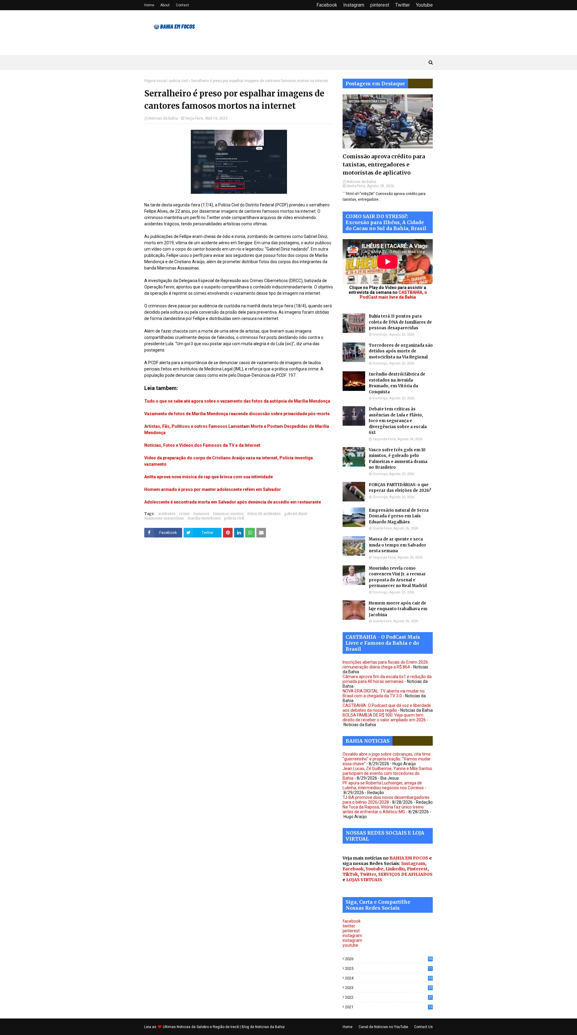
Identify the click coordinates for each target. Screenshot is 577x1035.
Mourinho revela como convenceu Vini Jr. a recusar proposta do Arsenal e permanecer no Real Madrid (398, 577)
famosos (201, 513)
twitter (349, 926)
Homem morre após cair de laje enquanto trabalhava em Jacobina (398, 609)
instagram (352, 935)
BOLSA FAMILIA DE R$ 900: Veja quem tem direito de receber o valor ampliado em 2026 (384, 717)
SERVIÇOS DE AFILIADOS (405, 874)
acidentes (167, 513)
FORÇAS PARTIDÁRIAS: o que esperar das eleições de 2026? (400, 487)
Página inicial (155, 81)
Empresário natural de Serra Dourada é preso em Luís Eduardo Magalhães (399, 516)
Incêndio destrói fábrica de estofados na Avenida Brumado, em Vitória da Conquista (397, 383)
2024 (388, 978)
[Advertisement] (239, 603)
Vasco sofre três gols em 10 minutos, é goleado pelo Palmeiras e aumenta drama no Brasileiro (398, 458)
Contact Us (423, 1027)
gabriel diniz (295, 513)
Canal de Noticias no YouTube (383, 1027)
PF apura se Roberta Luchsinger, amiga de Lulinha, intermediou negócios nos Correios (383, 785)
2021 (388, 1007)
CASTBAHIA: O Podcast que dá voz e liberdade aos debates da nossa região (387, 708)
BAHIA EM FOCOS (408, 858)
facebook (352, 921)
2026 (388, 959)
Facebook (326, 5)
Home (149, 5)
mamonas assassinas (164, 518)
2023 (388, 987)
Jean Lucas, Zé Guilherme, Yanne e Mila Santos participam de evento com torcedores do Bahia (387, 773)
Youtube (424, 5)
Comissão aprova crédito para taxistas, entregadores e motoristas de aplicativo (384, 164)
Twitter (402, 5)
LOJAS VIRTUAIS (364, 879)
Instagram (353, 5)
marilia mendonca (204, 518)
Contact (182, 5)
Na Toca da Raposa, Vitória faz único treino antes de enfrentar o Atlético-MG (383, 809)
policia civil (178, 81)
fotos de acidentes (264, 513)
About (165, 5)
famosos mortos (228, 513)
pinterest (379, 5)
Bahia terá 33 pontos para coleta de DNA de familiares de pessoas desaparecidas (400, 322)
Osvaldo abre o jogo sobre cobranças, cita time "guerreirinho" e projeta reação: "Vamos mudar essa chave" (387, 759)
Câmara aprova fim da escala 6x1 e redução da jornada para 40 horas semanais (387, 679)
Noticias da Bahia (163, 118)
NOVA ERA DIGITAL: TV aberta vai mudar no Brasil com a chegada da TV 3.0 (384, 693)
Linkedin (395, 869)
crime (184, 513)
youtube (350, 945)
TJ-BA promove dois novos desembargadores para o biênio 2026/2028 (386, 800)
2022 (388, 997)
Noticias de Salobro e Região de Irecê (208, 1027)
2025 (388, 968)
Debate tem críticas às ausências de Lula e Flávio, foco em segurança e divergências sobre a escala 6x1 (398, 420)
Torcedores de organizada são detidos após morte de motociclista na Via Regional (401, 351)
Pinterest (417, 869)
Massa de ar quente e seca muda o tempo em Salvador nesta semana (397, 545)
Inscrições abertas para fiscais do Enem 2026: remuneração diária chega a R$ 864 (386, 664)
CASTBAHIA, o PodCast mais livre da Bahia (393, 295)
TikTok (350, 874)
